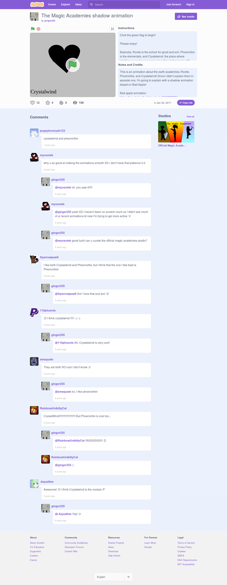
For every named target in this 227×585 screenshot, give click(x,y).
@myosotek (63, 187)
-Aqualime (47, 482)
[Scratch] (37, 4)
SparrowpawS (49, 257)
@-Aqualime (63, 514)
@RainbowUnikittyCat (70, 440)
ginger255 (49, 20)
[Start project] (33, 29)
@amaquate (63, 391)
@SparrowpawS (66, 294)
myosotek (46, 155)
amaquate (46, 359)
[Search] (91, 4)
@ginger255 (63, 212)
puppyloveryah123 (52, 131)
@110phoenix (64, 343)
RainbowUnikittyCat (53, 408)
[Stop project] (38, 29)
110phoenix (48, 310)
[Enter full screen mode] (112, 29)
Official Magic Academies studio (172, 145)
